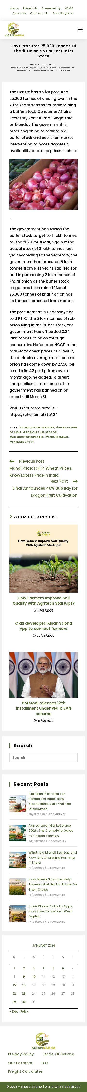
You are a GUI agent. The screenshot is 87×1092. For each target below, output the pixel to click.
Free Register (63, 13)
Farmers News (64, 68)
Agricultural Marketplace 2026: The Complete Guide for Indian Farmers (51, 830)
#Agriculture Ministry (36, 427)
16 (24, 985)
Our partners (20, 1062)
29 (14, 1002)
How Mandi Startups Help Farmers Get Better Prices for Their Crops (53, 884)
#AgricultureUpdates (26, 437)
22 (14, 993)
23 (24, 993)
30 (24, 1002)
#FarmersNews (56, 437)
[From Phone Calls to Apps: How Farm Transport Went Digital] (17, 913)
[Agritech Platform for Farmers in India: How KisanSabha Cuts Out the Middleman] (17, 803)
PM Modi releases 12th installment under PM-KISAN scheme (43, 708)
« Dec (13, 1011)
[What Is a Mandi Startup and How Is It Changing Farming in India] (17, 860)
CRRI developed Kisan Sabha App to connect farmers (43, 626)
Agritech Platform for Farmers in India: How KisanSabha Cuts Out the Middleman (50, 801)
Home (14, 8)
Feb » (24, 1011)
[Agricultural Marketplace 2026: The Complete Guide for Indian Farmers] (17, 833)
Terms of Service (58, 1054)
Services (20, 13)
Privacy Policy (21, 1054)
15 (14, 985)
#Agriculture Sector (40, 432)
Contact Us (39, 13)
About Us (30, 8)
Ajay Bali (66, 71)
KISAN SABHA (32, 1087)
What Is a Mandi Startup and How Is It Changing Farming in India (53, 857)
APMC (69, 8)
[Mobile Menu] (80, 30)
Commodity (51, 8)
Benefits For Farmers (47, 68)
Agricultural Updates (27, 68)
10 (34, 977)
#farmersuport (21, 442)
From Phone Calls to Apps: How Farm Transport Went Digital (51, 911)
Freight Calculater (25, 1071)
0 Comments (57, 814)
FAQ (44, 1062)
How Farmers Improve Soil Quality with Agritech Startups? (44, 600)
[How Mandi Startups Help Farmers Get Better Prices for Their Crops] (17, 886)
